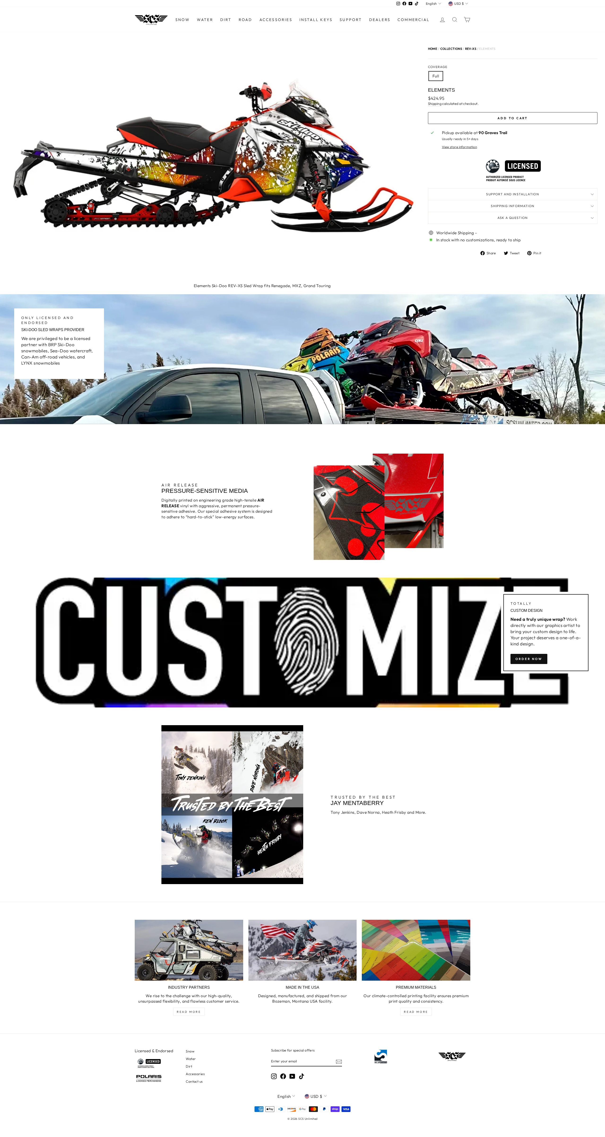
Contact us (194, 1081)
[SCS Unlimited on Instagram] (274, 1076)
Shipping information (512, 206)
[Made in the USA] (302, 950)
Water (205, 19)
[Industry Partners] (189, 950)
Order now (528, 659)
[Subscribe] (339, 1061)
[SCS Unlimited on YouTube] (292, 1076)
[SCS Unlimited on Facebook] (283, 1076)
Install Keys (316, 19)
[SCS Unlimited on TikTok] (301, 1076)
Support (351, 19)
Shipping (434, 104)
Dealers (379, 19)
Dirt (226, 19)
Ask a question (512, 218)
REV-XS (470, 49)
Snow (182, 19)
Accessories (275, 19)
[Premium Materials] (416, 950)
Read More (189, 1012)
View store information (459, 147)
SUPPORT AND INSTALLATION (512, 194)
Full (435, 75)
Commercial (414, 19)
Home (432, 49)
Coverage (438, 67)
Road (245, 19)
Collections (451, 49)
